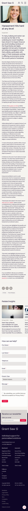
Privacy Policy (20, 395)
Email (3, 368)
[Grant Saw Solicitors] (8, 3)
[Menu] (25, 3)
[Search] (22, 3)
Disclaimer (4, 490)
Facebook (4, 478)
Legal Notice (5, 492)
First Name (5, 345)
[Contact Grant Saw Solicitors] (24, 507)
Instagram (4, 475)
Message (4, 384)
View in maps (5, 465)
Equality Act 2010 (13, 105)
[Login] (19, 3)
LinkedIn (4, 471)
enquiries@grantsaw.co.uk (8, 442)
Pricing (3, 501)
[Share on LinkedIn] (10, 288)
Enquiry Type (6, 376)
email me (4, 278)
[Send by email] (7, 288)
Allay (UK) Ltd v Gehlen (7, 202)
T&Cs (3, 497)
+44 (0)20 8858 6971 (7, 444)
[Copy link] (3, 288)
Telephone (5, 360)
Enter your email (6, 417)
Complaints (4, 499)
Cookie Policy (5, 503)
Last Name (5, 353)
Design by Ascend (6, 507)
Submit (5, 401)
